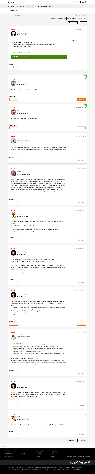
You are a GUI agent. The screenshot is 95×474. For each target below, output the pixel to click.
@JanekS (13, 179)
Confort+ (72, 467)
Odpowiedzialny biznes (20, 467)
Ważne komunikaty (16, 469)
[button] (85, 29)
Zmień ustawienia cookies (40, 467)
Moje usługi (18, 6)
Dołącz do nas (69, 2)
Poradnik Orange (79, 467)
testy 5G (74, 40)
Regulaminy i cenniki (9, 456)
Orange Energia (8, 469)
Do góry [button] (4, 446)
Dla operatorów (39, 453)
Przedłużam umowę (9, 454)
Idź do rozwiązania (82, 15)
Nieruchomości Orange (67, 469)
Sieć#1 (13, 467)
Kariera (52, 456)
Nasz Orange (11, 6)
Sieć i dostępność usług (27, 6)
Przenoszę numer (8, 453)
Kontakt (52, 454)
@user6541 (15, 343)
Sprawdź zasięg (23, 454)
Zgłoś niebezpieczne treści (52, 467)
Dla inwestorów (39, 454)
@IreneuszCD (14, 392)
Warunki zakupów (35, 469)
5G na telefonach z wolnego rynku (22, 42)
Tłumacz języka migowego (64, 467)
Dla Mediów (38, 456)
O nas (52, 453)
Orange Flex (7, 467)
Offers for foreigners (77, 469)
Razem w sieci (30, 467)
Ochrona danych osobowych (55, 469)
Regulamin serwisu (26, 469)
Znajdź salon (22, 453)
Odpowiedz (81, 67)
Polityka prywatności (44, 469)
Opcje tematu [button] (12, 10)
